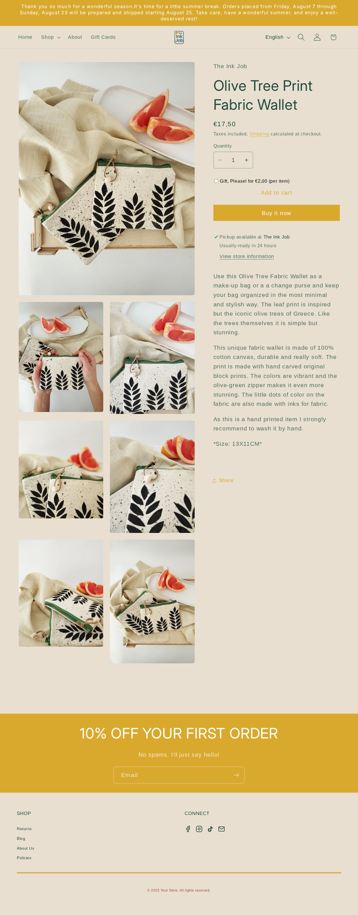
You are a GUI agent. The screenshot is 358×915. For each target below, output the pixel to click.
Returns (24, 828)
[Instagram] (199, 829)
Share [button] (226, 480)
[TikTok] (210, 829)
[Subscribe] (236, 775)
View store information (247, 256)
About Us (25, 848)
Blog (21, 838)
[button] (50, 37)
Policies (24, 858)
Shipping (259, 134)
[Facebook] (188, 829)
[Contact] (221, 829)
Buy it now (276, 213)
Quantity (222, 146)
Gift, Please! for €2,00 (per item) (255, 181)
